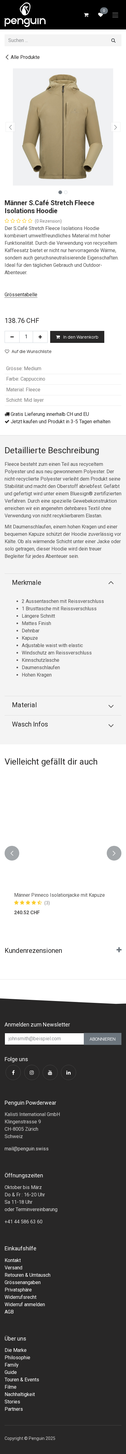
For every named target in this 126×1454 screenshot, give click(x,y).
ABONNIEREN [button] (103, 1039)
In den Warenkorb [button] (80, 337)
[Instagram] (31, 1072)
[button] (10, 127)
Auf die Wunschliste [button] (32, 351)
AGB (9, 1312)
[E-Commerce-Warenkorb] (86, 15)
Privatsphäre (18, 1290)
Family (12, 1365)
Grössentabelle (21, 294)
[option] (63, 853)
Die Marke (16, 1350)
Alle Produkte (25, 57)
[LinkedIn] (68, 1072)
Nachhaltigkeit (20, 1394)
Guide (11, 1372)
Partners (14, 1409)
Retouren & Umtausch (27, 1275)
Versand (13, 1268)
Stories (12, 1402)
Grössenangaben (23, 1282)
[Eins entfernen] (12, 337)
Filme (11, 1387)
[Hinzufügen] (40, 337)
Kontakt (13, 1260)
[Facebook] (13, 1072)
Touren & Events (22, 1380)
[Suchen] (113, 40)
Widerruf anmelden (25, 1304)
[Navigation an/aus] (115, 14)
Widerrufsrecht (20, 1297)
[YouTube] (50, 1072)
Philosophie (17, 1357)
